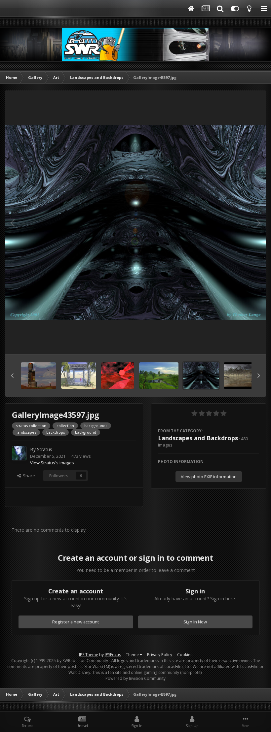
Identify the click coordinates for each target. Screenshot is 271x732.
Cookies (184, 654)
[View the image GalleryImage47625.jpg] (79, 375)
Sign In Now (195, 622)
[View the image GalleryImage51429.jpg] (38, 375)
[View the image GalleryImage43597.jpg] (201, 375)
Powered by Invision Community (135, 678)
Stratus (44, 449)
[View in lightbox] (135, 222)
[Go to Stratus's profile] (19, 453)
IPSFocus (113, 654)
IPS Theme (88, 654)
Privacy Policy (159, 654)
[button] (12, 375)
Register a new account (75, 622)
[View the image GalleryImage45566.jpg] (158, 375)
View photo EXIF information (209, 477)
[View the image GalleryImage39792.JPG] (241, 375)
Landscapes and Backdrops (198, 438)
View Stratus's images (52, 463)
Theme (133, 654)
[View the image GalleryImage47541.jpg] (117, 375)
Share (28, 476)
